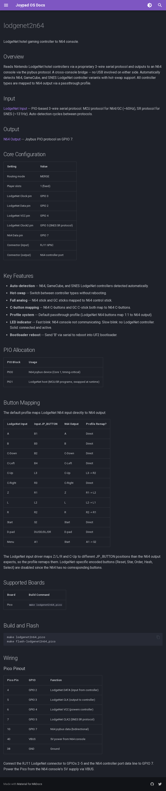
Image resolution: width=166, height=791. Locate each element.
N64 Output (12, 139)
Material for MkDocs (29, 784)
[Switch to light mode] (149, 5)
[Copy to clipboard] (158, 637)
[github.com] (152, 784)
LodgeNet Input (15, 108)
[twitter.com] (159, 784)
